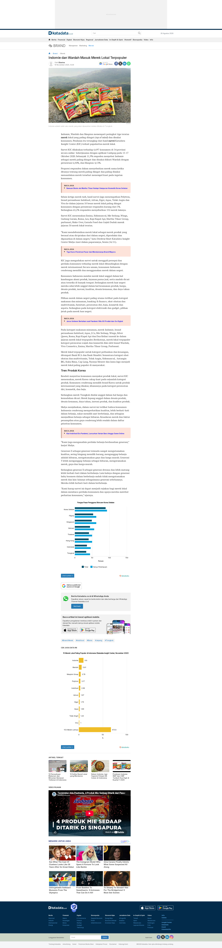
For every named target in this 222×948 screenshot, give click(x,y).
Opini (135, 920)
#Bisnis (89, 640)
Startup (79, 923)
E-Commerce (81, 918)
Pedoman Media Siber (86, 944)
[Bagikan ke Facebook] (116, 63)
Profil (93, 920)
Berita (54, 40)
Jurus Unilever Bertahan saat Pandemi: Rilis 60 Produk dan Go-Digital (94, 321)
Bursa (64, 923)
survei (111, 140)
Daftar (105, 937)
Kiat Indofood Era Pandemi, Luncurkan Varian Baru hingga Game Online (95, 433)
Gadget (79, 925)
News (149, 918)
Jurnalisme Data (101, 40)
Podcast (150, 927)
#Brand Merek (67, 640)
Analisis (121, 920)
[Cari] (139, 33)
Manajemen (73, 46)
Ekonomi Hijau (79, 40)
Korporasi (66, 925)
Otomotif (127, 40)
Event (164, 927)
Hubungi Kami (123, 944)
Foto (149, 925)
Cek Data (122, 923)
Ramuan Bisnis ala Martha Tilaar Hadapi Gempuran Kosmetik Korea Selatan (97, 188)
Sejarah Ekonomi (96, 918)
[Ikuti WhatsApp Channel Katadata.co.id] (65, 599)
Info (151, 40)
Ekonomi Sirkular (110, 920)
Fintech (79, 920)
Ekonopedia (137, 40)
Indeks (164, 918)
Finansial (61, 40)
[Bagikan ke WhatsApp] (129, 64)
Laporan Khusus (138, 925)
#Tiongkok (109, 640)
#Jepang (98, 640)
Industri (51, 920)
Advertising (66, 944)
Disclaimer (113, 944)
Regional (89, 40)
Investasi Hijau (110, 923)
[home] (49, 40)
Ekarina (62, 62)
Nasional (51, 918)
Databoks (165, 925)
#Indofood (80, 640)
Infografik (122, 918)
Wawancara (137, 923)
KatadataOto (166, 929)
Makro (65, 918)
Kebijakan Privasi (101, 944)
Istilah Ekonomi (96, 923)
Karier (74, 944)
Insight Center (167, 922)
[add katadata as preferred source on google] (96, 586)
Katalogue (151, 923)
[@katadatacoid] (171, 937)
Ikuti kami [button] (77, 606)
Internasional (53, 923)
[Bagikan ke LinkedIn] (124, 63)
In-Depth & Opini (116, 40)
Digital (69, 40)
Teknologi (80, 927)
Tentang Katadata (55, 944)
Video (146, 40)
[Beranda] (49, 53)
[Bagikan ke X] (120, 63)
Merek (91, 46)
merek (64, 137)
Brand (55, 53)
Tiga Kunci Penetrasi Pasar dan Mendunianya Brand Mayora (91, 252)
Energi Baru (109, 918)
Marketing (83, 46)
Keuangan (66, 920)
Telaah (135, 918)
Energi (51, 925)
